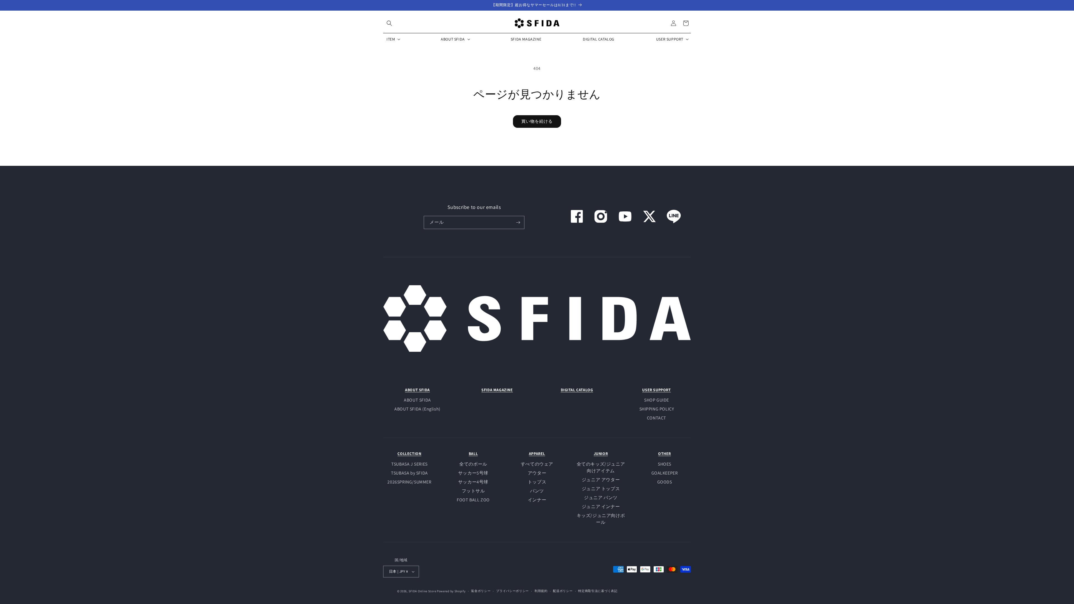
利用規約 (541, 591)
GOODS (664, 482)
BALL (473, 453)
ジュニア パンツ (601, 498)
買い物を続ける (537, 121)
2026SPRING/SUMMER (409, 482)
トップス (537, 482)
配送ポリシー (563, 591)
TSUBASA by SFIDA (409, 473)
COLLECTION (409, 453)
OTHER (664, 453)
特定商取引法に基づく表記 (597, 591)
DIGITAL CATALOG (577, 389)
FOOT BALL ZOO (473, 500)
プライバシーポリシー (512, 591)
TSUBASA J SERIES (409, 464)
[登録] (518, 222)
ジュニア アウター (601, 480)
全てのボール (473, 464)
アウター (537, 473)
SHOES (664, 464)
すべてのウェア (537, 464)
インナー (537, 500)
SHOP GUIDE (656, 400)
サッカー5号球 (473, 473)
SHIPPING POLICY (656, 409)
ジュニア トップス (601, 489)
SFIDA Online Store (422, 591)
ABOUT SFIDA (417, 389)
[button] (389, 23)
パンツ (537, 491)
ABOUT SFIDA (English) (417, 409)
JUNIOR (601, 453)
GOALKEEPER (664, 473)
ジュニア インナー (601, 506)
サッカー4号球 (473, 482)
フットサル (473, 491)
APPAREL (537, 453)
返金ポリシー (481, 591)
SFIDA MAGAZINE (497, 389)
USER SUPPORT (656, 389)
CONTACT (656, 418)
